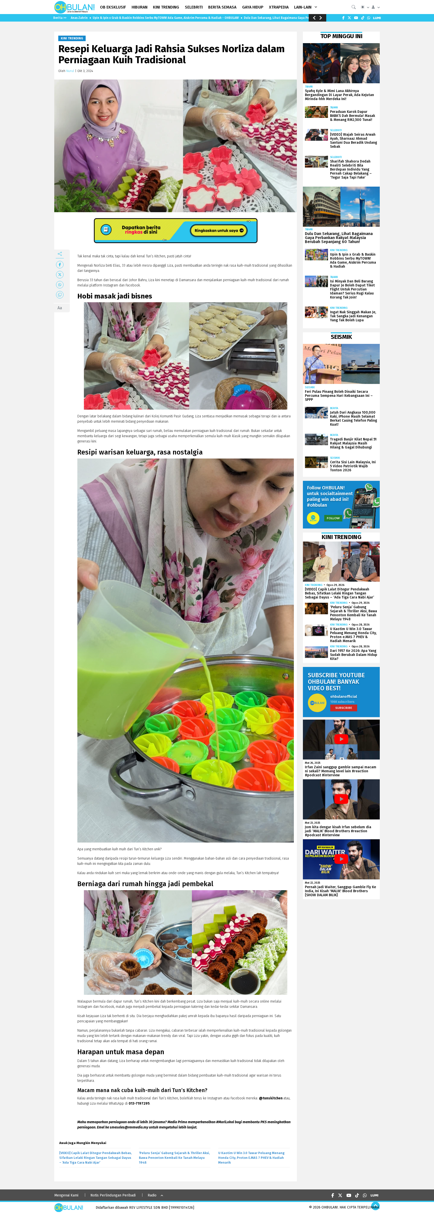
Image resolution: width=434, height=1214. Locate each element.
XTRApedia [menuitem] (279, 7)
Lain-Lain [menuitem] (302, 7)
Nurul (70, 71)
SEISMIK (310, 387)
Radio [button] (152, 1195)
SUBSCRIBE (343, 708)
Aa (60, 308)
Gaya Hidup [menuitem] (252, 7)
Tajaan (309, 86)
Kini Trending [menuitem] (166, 7)
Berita (334, 408)
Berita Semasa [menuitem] (222, 7)
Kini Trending (72, 38)
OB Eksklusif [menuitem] (113, 7)
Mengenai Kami (66, 1195)
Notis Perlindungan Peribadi (113, 1195)
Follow (333, 518)
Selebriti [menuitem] (194, 7)
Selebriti (336, 130)
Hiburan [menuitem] (139, 7)
